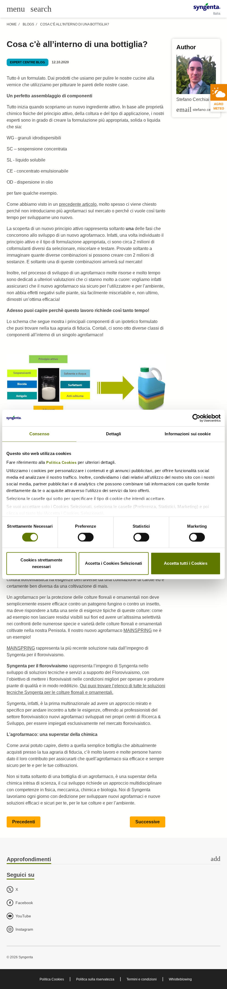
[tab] (113, 859)
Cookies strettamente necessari (41, 563)
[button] (23, 821)
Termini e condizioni (142, 979)
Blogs (28, 24)
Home (12, 24)
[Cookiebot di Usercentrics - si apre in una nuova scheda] (196, 418)
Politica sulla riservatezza (95, 979)
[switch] (86, 537)
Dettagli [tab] (113, 433)
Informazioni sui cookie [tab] (187, 433)
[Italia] (207, 6)
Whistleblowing (180, 979)
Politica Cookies (61, 463)
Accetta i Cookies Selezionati (113, 563)
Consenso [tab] (39, 433)
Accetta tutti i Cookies (185, 563)
